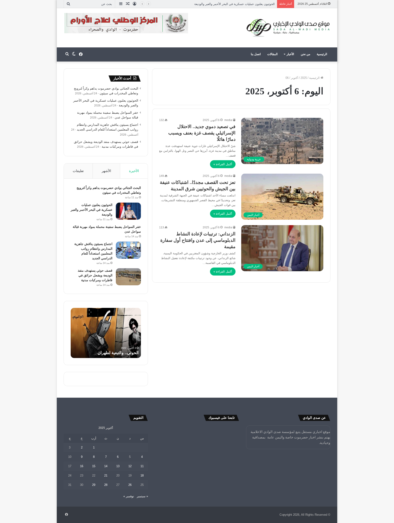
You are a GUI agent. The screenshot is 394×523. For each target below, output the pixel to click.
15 (93, 466)
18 (142, 475)
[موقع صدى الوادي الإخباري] (288, 27)
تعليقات (78, 171)
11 (142, 466)
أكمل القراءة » (222, 164)
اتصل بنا (256, 54)
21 (105, 475)
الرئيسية (322, 54)
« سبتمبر (142, 496)
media (228, 120)
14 (105, 466)
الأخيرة (134, 171)
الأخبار (290, 54)
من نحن (305, 54)
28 (105, 485)
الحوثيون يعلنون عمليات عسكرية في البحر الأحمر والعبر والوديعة (91, 209)
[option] (106, 333)
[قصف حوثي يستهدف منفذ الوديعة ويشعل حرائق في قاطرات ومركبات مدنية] (128, 276)
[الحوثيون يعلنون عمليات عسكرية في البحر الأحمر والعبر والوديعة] (128, 211)
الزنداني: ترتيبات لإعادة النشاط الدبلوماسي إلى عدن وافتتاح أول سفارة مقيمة (198, 240)
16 (81, 466)
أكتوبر (294, 78)
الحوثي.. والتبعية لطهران (118, 352)
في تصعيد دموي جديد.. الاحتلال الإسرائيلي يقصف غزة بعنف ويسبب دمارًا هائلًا (202, 133)
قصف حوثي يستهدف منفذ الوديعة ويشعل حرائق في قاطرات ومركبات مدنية (95, 275)
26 (130, 485)
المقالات (272, 54)
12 (130, 466)
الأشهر (106, 171)
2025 (304, 78)
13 (117, 466)
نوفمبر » (128, 496)
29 (93, 485)
